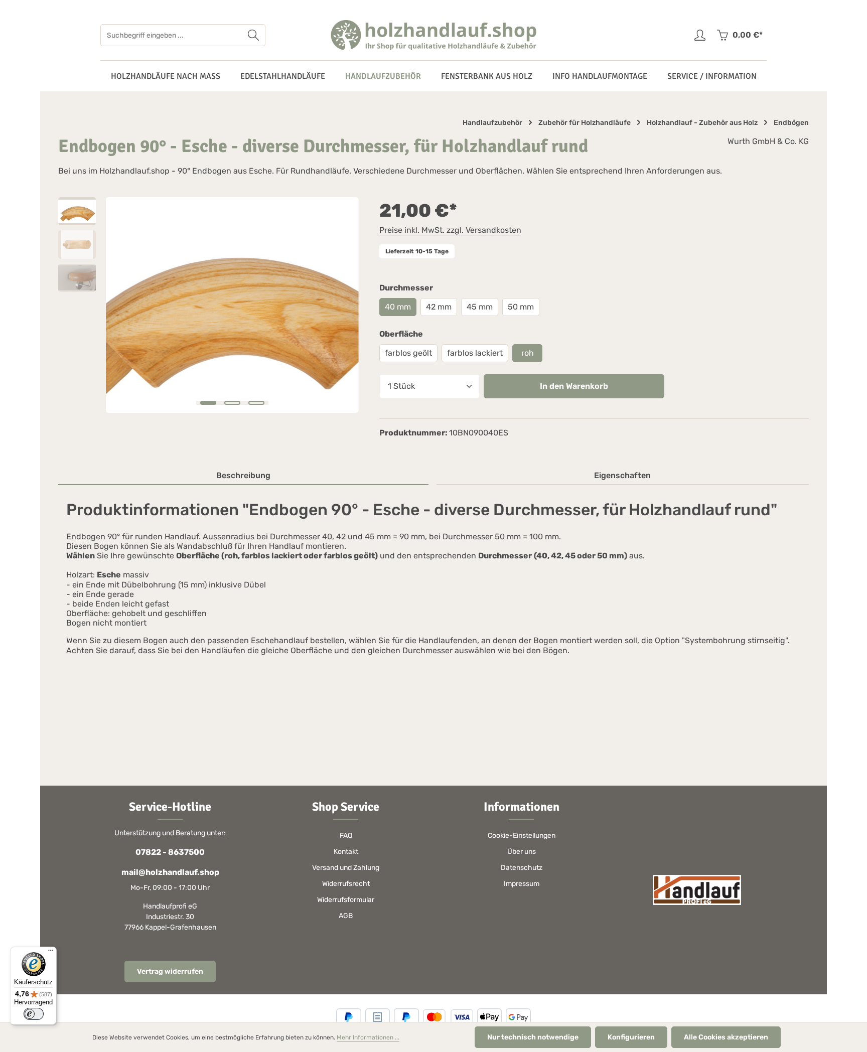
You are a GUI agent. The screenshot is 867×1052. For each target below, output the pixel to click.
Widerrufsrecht (346, 883)
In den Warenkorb (574, 386)
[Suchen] (253, 35)
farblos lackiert (475, 353)
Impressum (521, 883)
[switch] (34, 1014)
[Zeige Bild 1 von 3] (208, 403)
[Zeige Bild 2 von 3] (232, 403)
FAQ (346, 835)
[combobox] (171, 35)
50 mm (521, 307)
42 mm (439, 307)
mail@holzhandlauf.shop (170, 872)
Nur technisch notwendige (533, 1037)
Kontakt (346, 851)
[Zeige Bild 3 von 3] (256, 403)
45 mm (480, 307)
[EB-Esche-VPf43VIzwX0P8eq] (232, 305)
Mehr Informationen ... (368, 1037)
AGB (346, 916)
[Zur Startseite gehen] (433, 35)
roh (527, 353)
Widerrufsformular (345, 899)
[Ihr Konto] (699, 35)
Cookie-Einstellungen (521, 835)
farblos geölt (408, 353)
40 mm (398, 307)
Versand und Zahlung (345, 867)
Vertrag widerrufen (170, 971)
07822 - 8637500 (170, 852)
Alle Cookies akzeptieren (726, 1037)
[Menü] (51, 953)
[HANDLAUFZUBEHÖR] (383, 76)
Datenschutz (521, 867)
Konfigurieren (631, 1037)
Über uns (521, 851)
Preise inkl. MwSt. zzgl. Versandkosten (450, 230)
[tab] (243, 476)
